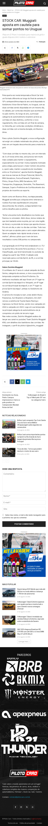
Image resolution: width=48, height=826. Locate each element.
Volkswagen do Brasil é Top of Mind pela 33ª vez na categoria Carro (36, 397)
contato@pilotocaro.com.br (19, 797)
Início (4, 10)
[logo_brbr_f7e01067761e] (24, 665)
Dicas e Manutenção (6, 455)
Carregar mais (23, 642)
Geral (4, 15)
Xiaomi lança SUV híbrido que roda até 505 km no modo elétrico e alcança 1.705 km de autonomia (31, 591)
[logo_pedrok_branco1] (24, 733)
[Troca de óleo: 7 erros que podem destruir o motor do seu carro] (8, 452)
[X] (17, 48)
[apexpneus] (24, 714)
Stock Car (10, 10)
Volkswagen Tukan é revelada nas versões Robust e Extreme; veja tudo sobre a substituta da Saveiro (30, 619)
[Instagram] (21, 807)
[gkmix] (24, 679)
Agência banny (36, 819)
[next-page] (7, 460)
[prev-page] (3, 460)
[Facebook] (12, 48)
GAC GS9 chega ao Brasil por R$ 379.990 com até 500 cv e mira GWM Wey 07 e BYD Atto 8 (30, 631)
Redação (42, 42)
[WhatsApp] (22, 48)
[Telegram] (28, 48)
